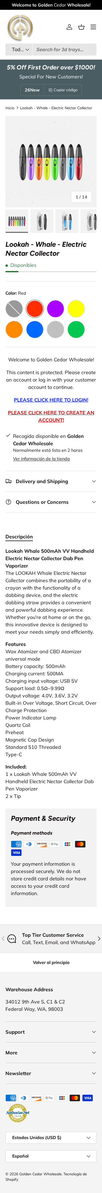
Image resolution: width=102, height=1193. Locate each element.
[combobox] (51, 50)
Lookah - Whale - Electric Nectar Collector (56, 108)
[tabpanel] (51, 673)
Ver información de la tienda (41, 458)
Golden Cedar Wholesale (40, 1173)
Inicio (9, 108)
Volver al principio (51, 962)
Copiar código (66, 89)
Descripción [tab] (19, 536)
